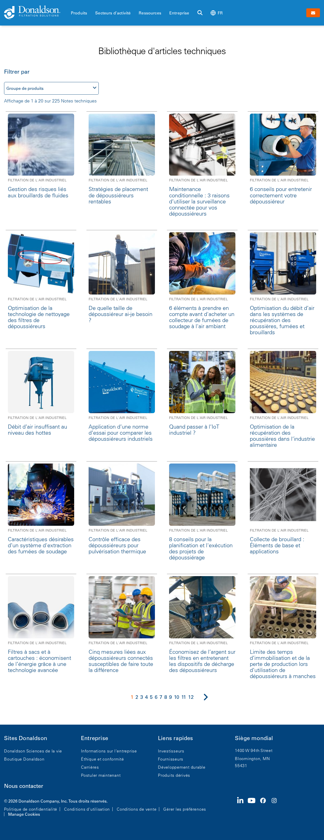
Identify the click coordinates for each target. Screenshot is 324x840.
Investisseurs (171, 751)
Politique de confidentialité (30, 809)
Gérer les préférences (184, 809)
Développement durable (182, 767)
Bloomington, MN (252, 758)
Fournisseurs (170, 759)
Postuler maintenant (100, 775)
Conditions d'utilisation (87, 809)
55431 (241, 765)
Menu (72, 4)
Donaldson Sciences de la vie (33, 751)
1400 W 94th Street (254, 750)
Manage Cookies (24, 814)
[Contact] (313, 12)
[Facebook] (265, 807)
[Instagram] (276, 807)
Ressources (150, 12)
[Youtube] (254, 807)
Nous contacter (23, 786)
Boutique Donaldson (24, 759)
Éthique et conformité (102, 759)
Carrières (90, 767)
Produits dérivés (174, 775)
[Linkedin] (242, 807)
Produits (79, 12)
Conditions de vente (136, 809)
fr (220, 12)
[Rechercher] (200, 13)
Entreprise (179, 12)
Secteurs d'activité (113, 12)
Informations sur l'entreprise (109, 751)
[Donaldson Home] (35, 13)
